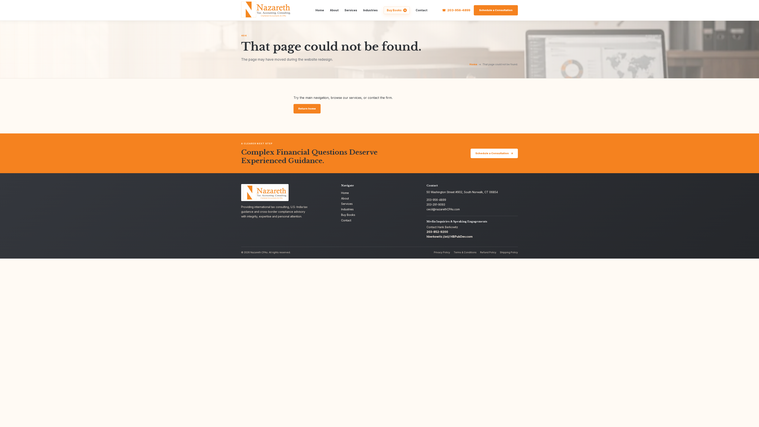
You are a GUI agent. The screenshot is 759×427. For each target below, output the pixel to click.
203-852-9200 (437, 231)
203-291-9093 (436, 204)
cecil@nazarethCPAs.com (443, 209)
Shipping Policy (509, 252)
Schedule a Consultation (496, 10)
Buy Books (394, 10)
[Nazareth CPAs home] (266, 9)
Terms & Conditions (465, 252)
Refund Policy (488, 252)
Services (351, 10)
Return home (307, 108)
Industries (370, 10)
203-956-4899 (458, 10)
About (334, 10)
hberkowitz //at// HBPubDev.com (450, 236)
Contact (421, 10)
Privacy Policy (442, 252)
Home (319, 10)
